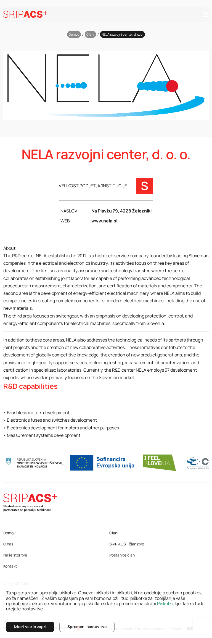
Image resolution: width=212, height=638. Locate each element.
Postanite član (122, 555)
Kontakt (10, 566)
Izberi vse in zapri (30, 626)
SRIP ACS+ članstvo (126, 544)
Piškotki (165, 603)
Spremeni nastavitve (87, 626)
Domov (74, 34)
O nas (8, 544)
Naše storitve (15, 555)
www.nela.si (104, 221)
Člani (90, 34)
